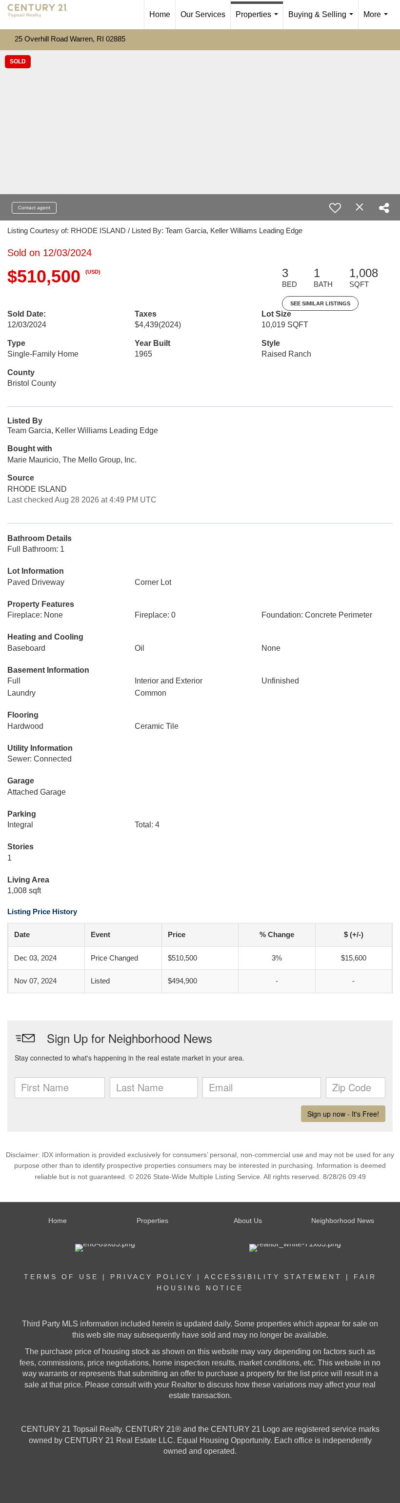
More (377, 19)
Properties (259, 19)
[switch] (335, 208)
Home (159, 14)
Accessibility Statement (273, 1277)
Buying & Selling (322, 19)
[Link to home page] (42, 14)
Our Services (202, 14)
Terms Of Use (61, 1277)
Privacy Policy (151, 1277)
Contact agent (34, 207)
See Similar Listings (320, 303)
